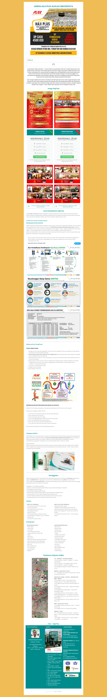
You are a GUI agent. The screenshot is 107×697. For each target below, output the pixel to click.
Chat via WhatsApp (40, 157)
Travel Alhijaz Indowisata (32, 213)
